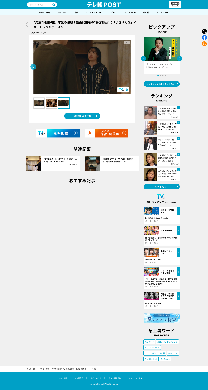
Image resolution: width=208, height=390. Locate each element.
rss (204, 43)
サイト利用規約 (115, 378)
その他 (146, 12)
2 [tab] (160, 75)
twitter (204, 31)
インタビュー (162, 12)
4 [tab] (165, 75)
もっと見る (160, 186)
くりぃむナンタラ (152, 347)
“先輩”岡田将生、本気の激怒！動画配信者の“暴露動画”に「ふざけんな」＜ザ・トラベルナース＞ (71, 369)
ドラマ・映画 (44, 12)
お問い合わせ (96, 378)
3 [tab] (162, 75)
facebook (204, 37)
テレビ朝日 (62, 378)
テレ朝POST (104, 4)
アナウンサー (130, 12)
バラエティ (62, 12)
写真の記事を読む (82, 116)
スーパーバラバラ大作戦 (155, 353)
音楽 (76, 12)
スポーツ (113, 12)
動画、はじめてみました (167, 341)
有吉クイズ (172, 353)
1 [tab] (158, 75)
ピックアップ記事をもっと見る (161, 83)
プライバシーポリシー (137, 378)
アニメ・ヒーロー (93, 12)
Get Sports (165, 359)
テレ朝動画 (79, 378)
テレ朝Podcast (151, 359)
